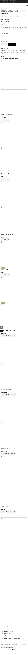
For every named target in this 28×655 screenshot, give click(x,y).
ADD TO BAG (12, 45)
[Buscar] (25, 5)
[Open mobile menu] (1, 5)
